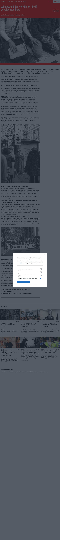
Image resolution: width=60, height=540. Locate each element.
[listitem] (30, 267)
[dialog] (30, 270)
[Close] (45, 255)
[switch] (41, 269)
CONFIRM (23, 281)
